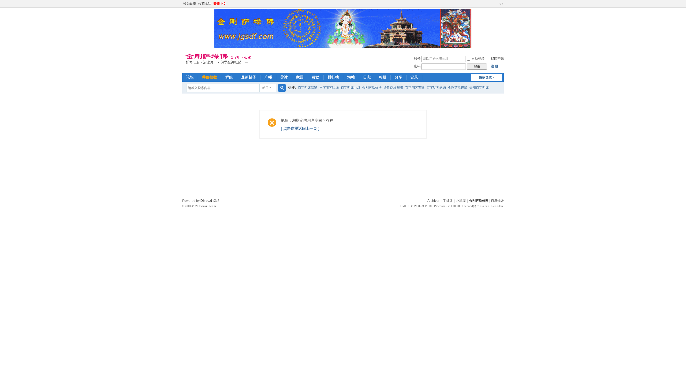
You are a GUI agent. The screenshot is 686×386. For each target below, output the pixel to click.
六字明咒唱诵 (329, 88)
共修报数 (209, 77)
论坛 (190, 77)
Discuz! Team (207, 206)
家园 (300, 77)
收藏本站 (204, 4)
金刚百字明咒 (479, 88)
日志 (367, 77)
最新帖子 (248, 77)
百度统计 (497, 201)
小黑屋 (461, 201)
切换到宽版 (501, 3)
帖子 (265, 88)
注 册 (494, 66)
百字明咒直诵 (414, 88)
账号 (417, 59)
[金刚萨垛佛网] (221, 58)
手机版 (448, 201)
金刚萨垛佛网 (479, 201)
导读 (284, 77)
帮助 (315, 77)
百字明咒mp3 (350, 88)
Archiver (433, 201)
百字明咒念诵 (436, 88)
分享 (398, 77)
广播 (268, 77)
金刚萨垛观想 (393, 88)
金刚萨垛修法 (372, 88)
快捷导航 (485, 77)
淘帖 (351, 77)
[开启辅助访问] (496, 3)
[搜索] (282, 88)
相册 (382, 77)
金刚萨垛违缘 (457, 88)
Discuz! (206, 201)
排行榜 (333, 77)
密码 (417, 66)
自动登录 (478, 59)
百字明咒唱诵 (307, 88)
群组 (229, 77)
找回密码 (497, 59)
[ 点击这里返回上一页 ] (300, 128)
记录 (414, 77)
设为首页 (189, 4)
